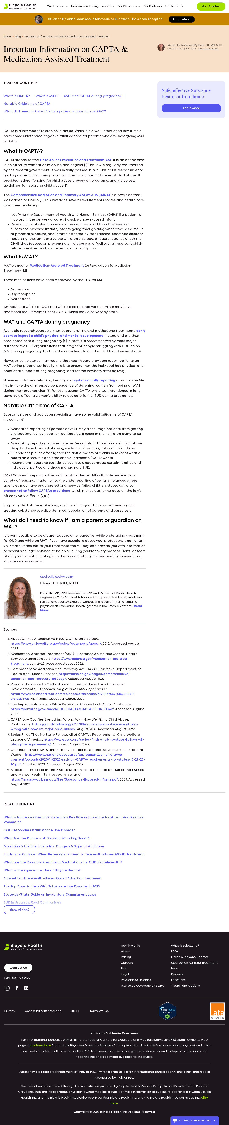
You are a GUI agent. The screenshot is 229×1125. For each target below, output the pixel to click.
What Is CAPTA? (17, 96)
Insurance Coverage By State (142, 985)
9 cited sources (208, 49)
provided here (40, 1045)
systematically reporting (94, 380)
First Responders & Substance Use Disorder (39, 830)
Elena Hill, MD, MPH (210, 45)
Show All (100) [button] (19, 909)
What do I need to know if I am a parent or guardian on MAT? (55, 111)
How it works (130, 945)
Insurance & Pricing (85, 6)
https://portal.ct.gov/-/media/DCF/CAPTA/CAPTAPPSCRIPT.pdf (62, 709)
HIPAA (75, 1011)
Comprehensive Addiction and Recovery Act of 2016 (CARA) (60, 195)
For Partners (152, 6)
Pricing (126, 957)
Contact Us (18, 968)
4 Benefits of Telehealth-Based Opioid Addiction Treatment (53, 878)
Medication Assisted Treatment (194, 963)
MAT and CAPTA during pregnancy (93, 96)
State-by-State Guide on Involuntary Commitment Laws (50, 894)
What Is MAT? (47, 96)
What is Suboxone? (185, 945)
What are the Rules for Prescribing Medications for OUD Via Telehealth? (63, 862)
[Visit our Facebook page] (16, 988)
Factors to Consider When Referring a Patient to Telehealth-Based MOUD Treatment (74, 854)
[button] (57, 6)
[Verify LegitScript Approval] (167, 1011)
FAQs (174, 951)
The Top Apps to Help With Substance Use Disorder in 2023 (52, 886)
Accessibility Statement (43, 1011)
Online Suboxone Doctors (189, 957)
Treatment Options (185, 985)
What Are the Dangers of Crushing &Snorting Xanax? (47, 838)
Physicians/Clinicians (136, 980)
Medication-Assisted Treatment (57, 265)
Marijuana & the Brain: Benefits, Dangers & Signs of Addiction (54, 846)
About (125, 951)
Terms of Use (99, 1011)
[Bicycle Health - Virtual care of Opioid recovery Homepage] (20, 6)
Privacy (9, 1011)
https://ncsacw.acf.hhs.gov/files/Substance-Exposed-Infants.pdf (64, 779)
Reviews (177, 974)
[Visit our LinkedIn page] (26, 988)
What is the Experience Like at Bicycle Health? (42, 870)
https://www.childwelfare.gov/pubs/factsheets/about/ (56, 643)
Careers (127, 963)
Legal (125, 974)
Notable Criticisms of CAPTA (27, 103)
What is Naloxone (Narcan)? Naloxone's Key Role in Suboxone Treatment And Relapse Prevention (73, 820)
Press (175, 968)
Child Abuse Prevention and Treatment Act (75, 160)
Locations (178, 980)
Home (7, 37)
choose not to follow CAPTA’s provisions (37, 490)
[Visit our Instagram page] (7, 988)
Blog (18, 37)
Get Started (211, 6)
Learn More (181, 19)
